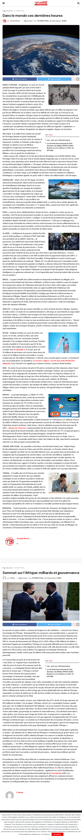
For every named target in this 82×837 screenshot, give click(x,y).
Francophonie (56, 773)
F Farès (12, 578)
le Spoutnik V (19, 350)
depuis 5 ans (28, 21)
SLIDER (64, 21)
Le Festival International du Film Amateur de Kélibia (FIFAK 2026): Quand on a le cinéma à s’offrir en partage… (60, 146)
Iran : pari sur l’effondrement (58, 140)
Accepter (57, 834)
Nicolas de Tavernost (17, 428)
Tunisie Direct (15, 21)
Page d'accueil (7, 11)
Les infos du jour (55, 21)
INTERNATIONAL (19, 11)
